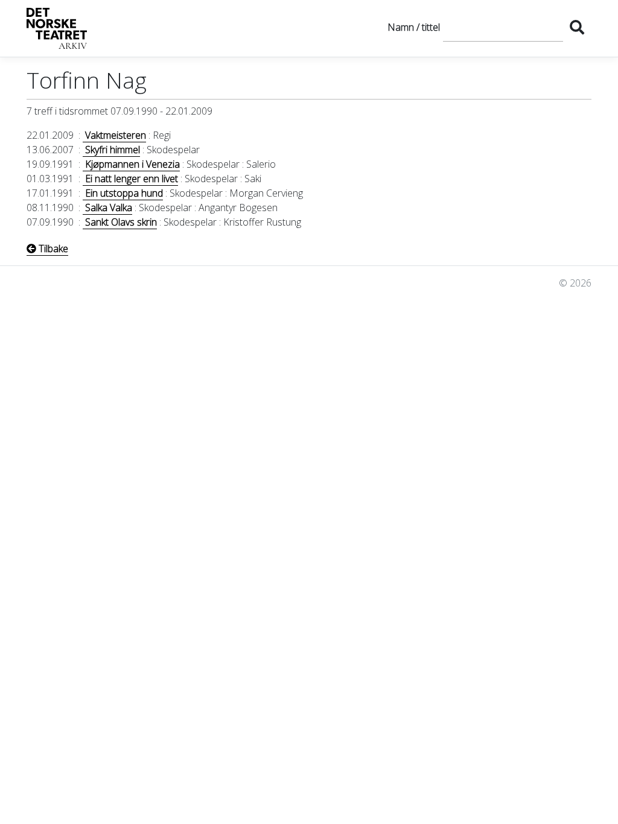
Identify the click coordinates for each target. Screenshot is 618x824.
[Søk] (576, 27)
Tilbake (52, 248)
